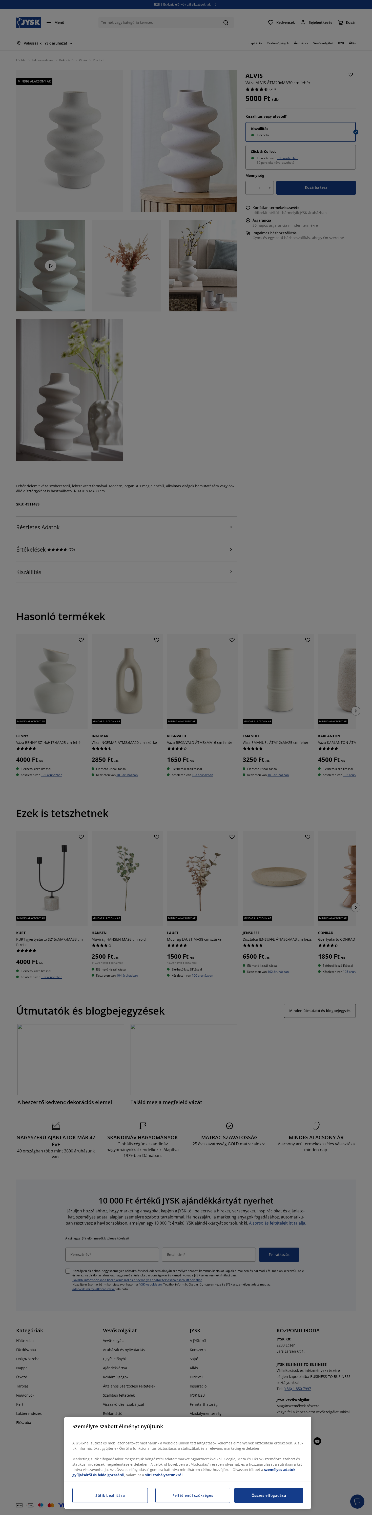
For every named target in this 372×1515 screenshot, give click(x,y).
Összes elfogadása (269, 1495)
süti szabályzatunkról (163, 1474)
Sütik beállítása (110, 1495)
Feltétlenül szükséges (193, 1495)
